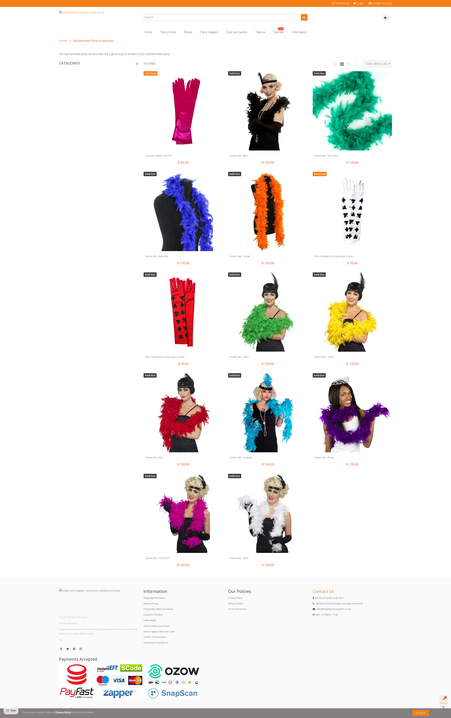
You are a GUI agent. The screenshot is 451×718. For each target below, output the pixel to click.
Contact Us (323, 591)
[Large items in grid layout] (342, 64)
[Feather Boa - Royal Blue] (183, 211)
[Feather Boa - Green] (267, 312)
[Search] (304, 17)
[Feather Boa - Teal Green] (352, 110)
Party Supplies (209, 32)
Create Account (382, 3)
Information (299, 32)
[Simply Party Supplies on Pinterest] (74, 649)
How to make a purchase (156, 625)
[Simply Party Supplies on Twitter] (68, 649)
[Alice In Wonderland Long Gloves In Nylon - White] (352, 211)
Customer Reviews (153, 614)
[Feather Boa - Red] (183, 412)
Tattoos (260, 32)
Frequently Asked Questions (158, 609)
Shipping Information (154, 597)
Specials (278, 32)
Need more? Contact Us (156, 642)
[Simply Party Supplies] (81, 17)
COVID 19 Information (155, 637)
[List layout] (355, 64)
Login (360, 3)
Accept (421, 712)
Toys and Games (236, 32)
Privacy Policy (235, 597)
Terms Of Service (237, 609)
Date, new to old (376, 64)
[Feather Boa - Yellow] (352, 312)
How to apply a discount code (159, 631)
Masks (188, 32)
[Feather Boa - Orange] (267, 211)
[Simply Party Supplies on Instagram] (81, 649)
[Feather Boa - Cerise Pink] (183, 513)
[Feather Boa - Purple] (352, 412)
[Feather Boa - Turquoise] (267, 412)
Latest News (150, 620)
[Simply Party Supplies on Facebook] (61, 649)
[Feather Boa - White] (267, 513)
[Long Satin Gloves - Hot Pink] (183, 110)
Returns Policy (151, 603)
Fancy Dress (168, 32)
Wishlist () (342, 3)
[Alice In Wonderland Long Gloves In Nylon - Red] (183, 312)
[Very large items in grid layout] (348, 64)
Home (148, 32)
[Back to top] (443, 707)
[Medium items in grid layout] (335, 64)
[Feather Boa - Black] (267, 110)
